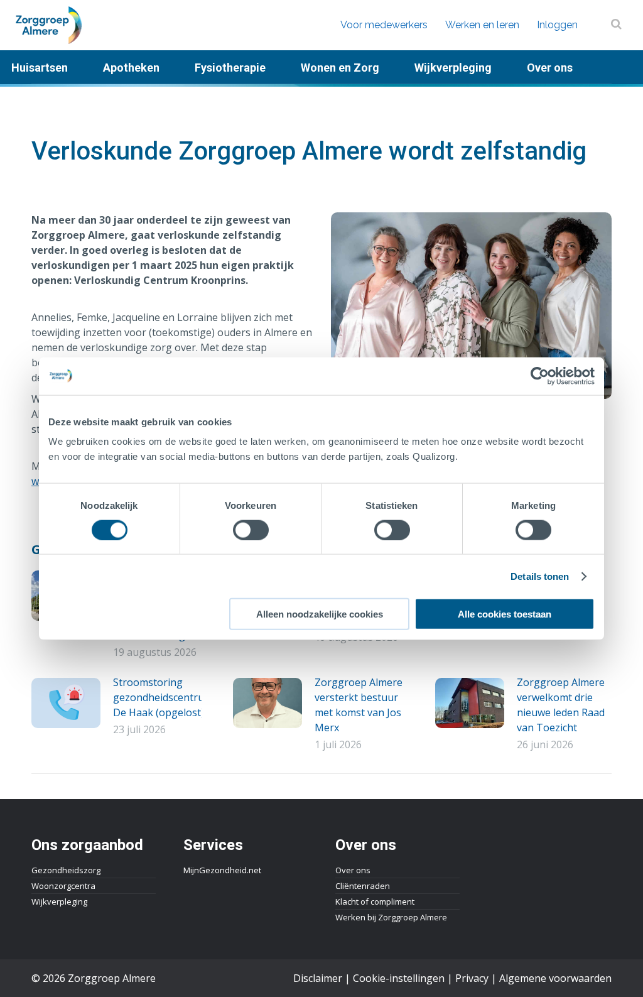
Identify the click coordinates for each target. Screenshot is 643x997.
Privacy (472, 978)
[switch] (251, 530)
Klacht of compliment (374, 901)
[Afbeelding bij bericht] (65, 703)
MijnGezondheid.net (222, 870)
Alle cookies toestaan (504, 614)
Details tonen (540, 575)
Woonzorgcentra (63, 885)
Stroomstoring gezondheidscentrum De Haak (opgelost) (163, 697)
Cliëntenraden (362, 885)
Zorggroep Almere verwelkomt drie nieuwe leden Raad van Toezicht (561, 704)
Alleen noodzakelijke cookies (319, 614)
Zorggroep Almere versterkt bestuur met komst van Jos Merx (359, 704)
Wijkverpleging (59, 901)
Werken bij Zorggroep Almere (391, 917)
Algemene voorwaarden (555, 978)
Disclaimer (317, 978)
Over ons (352, 870)
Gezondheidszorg (65, 870)
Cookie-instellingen (399, 978)
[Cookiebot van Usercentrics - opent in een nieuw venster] (540, 375)
